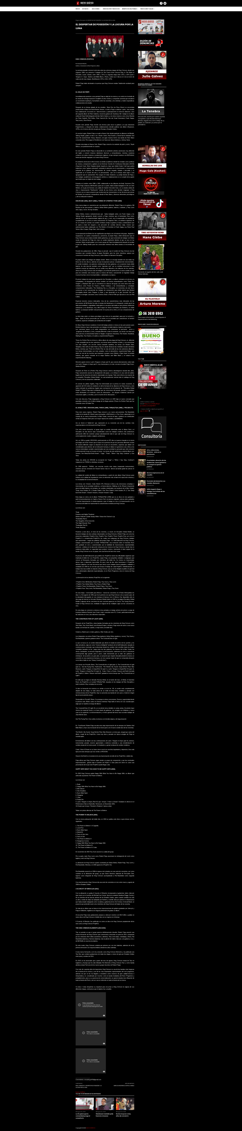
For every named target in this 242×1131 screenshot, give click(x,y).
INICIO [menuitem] (78, 9)
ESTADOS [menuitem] (85, 9)
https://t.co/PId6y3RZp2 (152, 404)
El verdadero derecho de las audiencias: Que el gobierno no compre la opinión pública (156, 463)
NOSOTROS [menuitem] (80, 13)
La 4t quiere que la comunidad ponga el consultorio (83, 1116)
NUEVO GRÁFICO (90, 1128)
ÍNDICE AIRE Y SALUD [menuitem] (146, 9)
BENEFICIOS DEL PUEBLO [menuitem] (129, 9)
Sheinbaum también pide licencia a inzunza (104, 1115)
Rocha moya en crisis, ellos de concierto (123, 1115)
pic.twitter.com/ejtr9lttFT (148, 406)
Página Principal (80, 20)
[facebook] (161, 3)
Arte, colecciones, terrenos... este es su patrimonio (154, 452)
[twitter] (165, 3)
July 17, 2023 (144, 411)
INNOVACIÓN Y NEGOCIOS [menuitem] (111, 9)
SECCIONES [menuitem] (95, 9)
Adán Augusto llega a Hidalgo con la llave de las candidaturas (156, 491)
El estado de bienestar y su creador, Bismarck (156, 482)
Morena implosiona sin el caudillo (155, 474)
